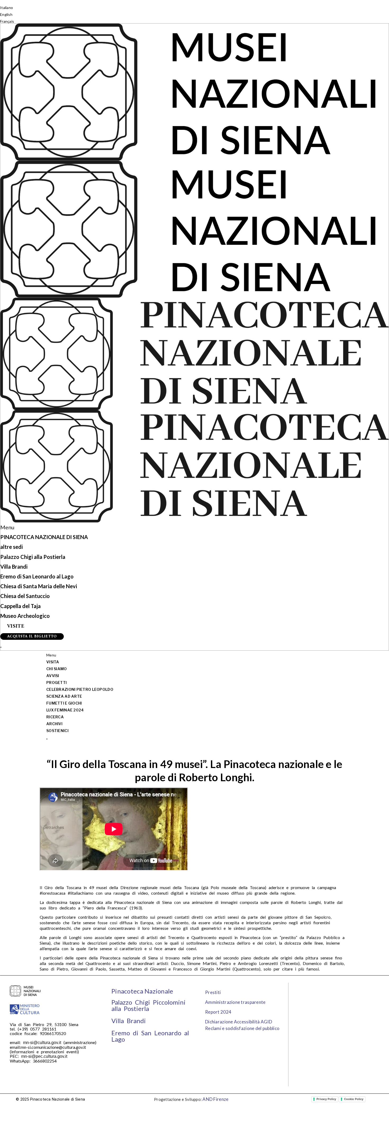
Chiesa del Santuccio (25, 596)
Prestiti (213, 992)
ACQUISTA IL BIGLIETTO (32, 636)
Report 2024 (218, 1012)
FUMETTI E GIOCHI (64, 703)
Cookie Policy (353, 1099)
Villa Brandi (14, 566)
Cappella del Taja (20, 606)
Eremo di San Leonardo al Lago (37, 576)
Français (7, 21)
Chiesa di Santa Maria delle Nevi (38, 586)
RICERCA (55, 717)
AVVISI (52, 675)
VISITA (52, 662)
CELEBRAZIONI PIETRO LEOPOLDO (79, 689)
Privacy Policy (326, 1099)
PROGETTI (56, 682)
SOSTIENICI (57, 730)
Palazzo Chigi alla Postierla (32, 557)
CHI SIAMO (56, 668)
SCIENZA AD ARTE (64, 696)
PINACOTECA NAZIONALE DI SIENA (44, 537)
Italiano (6, 7)
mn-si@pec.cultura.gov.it (44, 1056)
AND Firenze (215, 1099)
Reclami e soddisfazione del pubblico (242, 1028)
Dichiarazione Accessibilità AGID (238, 1021)
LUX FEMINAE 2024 (65, 710)
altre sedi (11, 547)
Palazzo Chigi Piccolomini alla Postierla (148, 1005)
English (6, 14)
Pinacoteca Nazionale (142, 991)
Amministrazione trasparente (235, 1002)
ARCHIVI (54, 723)
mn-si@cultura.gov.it (42, 1042)
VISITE (15, 627)
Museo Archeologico (25, 616)
